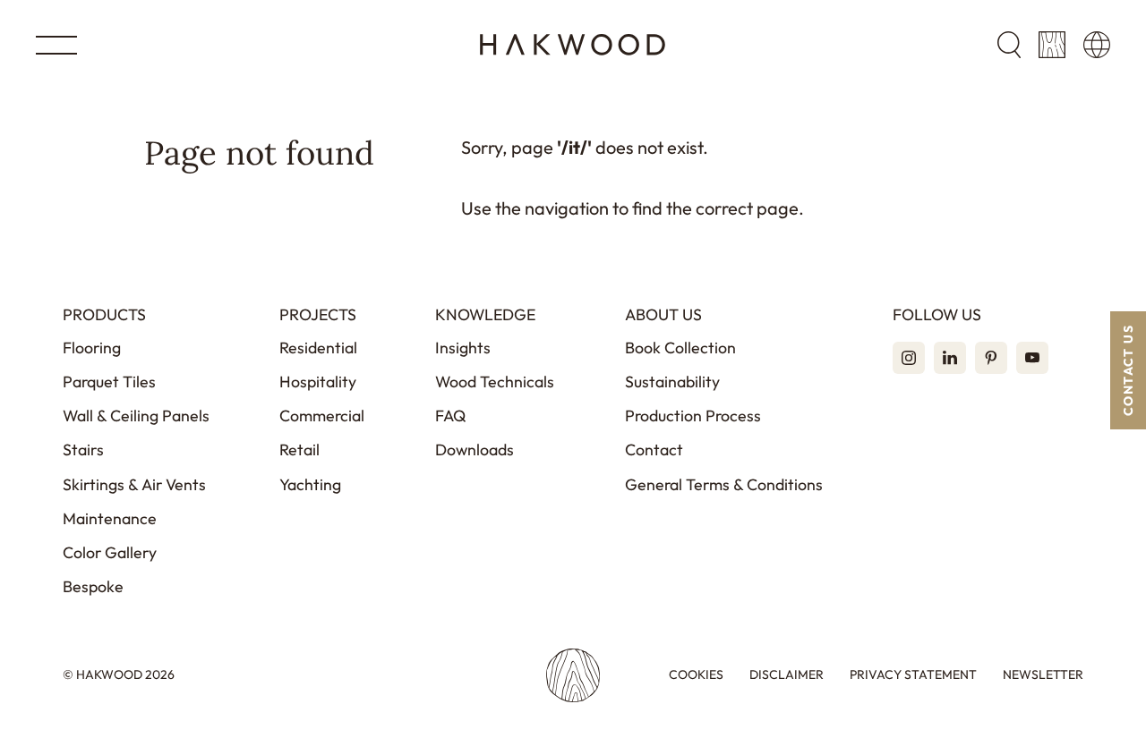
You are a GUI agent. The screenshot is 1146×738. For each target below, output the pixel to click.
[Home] (572, 44)
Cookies (696, 675)
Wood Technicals (494, 381)
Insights (463, 347)
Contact (654, 449)
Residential (318, 347)
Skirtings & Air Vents (134, 484)
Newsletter (1043, 675)
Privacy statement (913, 675)
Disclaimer (786, 675)
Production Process (693, 415)
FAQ (450, 415)
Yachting (310, 484)
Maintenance (110, 518)
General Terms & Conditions (724, 484)
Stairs (83, 449)
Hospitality (317, 381)
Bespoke (93, 586)
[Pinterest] (991, 358)
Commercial (321, 415)
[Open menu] (56, 45)
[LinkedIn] (950, 358)
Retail (299, 449)
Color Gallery (110, 552)
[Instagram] (909, 358)
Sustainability (672, 381)
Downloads (474, 449)
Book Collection (680, 347)
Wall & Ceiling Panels (136, 415)
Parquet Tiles (109, 381)
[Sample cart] (1052, 44)
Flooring (92, 347)
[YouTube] (1032, 358)
